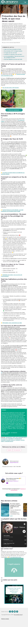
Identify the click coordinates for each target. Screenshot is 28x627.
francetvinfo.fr (9, 437)
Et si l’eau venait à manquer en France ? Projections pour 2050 (15, 506)
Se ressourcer (17, 450)
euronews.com (4, 438)
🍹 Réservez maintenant (13, 110)
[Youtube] (15, 612)
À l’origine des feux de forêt (10, 52)
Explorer (10, 450)
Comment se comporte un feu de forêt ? (13, 54)
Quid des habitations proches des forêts (13, 59)
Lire (11, 515)
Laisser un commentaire (13, 495)
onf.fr (14, 437)
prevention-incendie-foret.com (8, 440)
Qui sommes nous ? (18, 614)
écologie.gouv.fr (18, 438)
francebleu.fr (11, 438)
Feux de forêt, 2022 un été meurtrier (10, 87)
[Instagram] (12, 612)
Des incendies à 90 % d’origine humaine (13, 51)
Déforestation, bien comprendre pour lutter (12, 322)
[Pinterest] (17, 612)
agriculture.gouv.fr (9, 441)
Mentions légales (5, 618)
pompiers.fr (17, 440)
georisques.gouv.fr (22, 437)
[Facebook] (10, 612)
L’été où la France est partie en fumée (12, 49)
